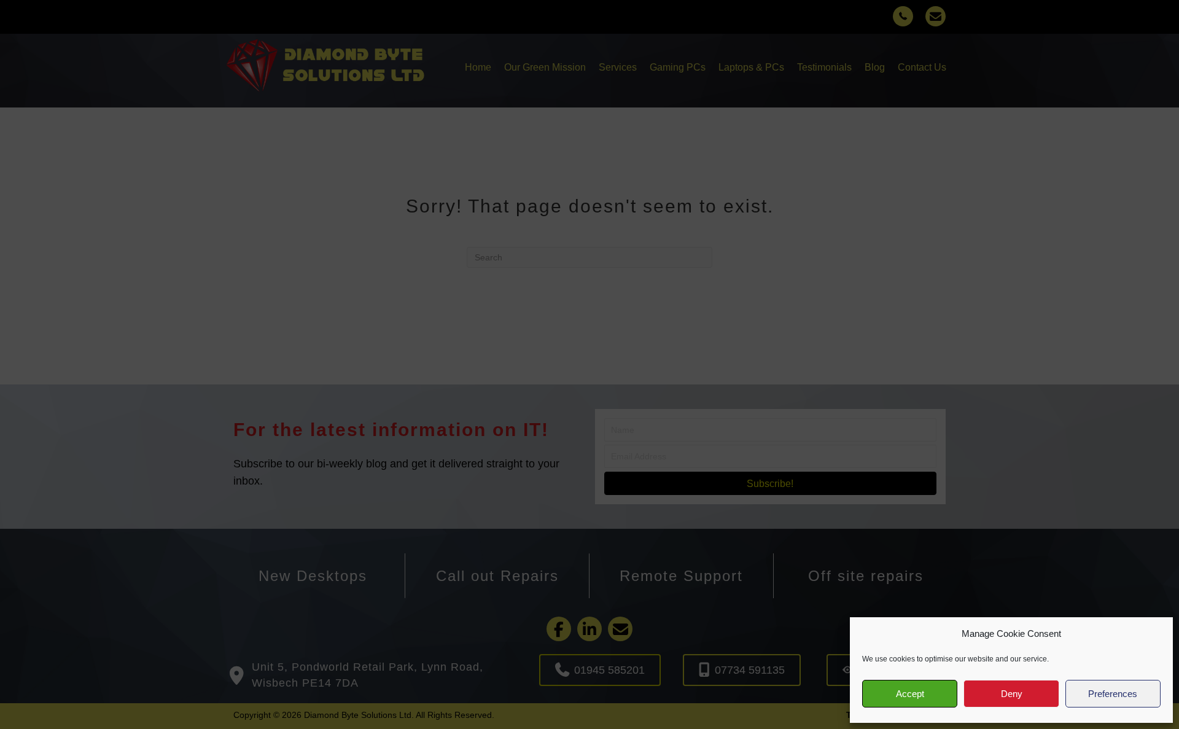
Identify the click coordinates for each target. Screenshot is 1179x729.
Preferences (1112, 693)
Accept (910, 693)
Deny (1011, 693)
